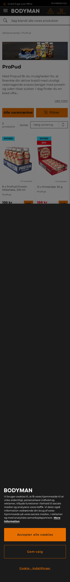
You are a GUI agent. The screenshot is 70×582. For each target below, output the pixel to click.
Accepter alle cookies (35, 534)
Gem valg (35, 551)
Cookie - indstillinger (34, 568)
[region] (35, 393)
